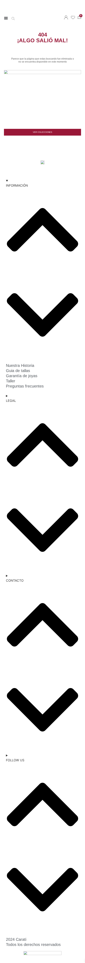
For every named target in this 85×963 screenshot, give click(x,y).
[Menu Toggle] (6, 18)
